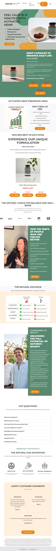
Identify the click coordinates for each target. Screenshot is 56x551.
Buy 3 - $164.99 (40, 93)
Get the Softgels (28, 532)
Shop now (9, 44)
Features (24, 3)
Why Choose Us (31, 4)
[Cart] (50, 4)
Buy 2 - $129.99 (46, 85)
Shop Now (43, 4)
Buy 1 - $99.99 (33, 85)
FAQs (38, 3)
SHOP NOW (40, 128)
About (18, 3)
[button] (6, 469)
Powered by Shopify (33, 549)
